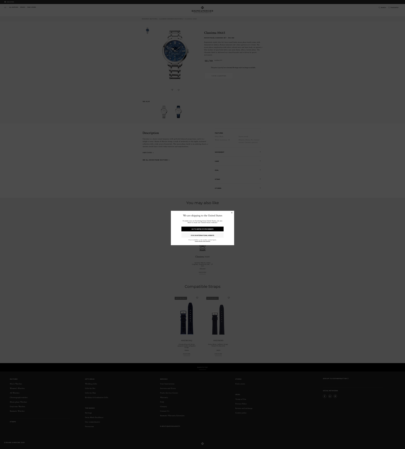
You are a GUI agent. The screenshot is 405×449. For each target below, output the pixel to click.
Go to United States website (202, 229)
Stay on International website (202, 235)
